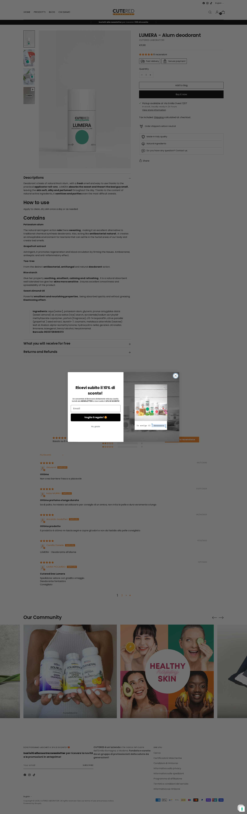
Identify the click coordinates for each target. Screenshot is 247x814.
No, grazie (95, 426)
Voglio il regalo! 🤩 (95, 417)
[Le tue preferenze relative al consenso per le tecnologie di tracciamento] (242, 809)
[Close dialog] (175, 375)
